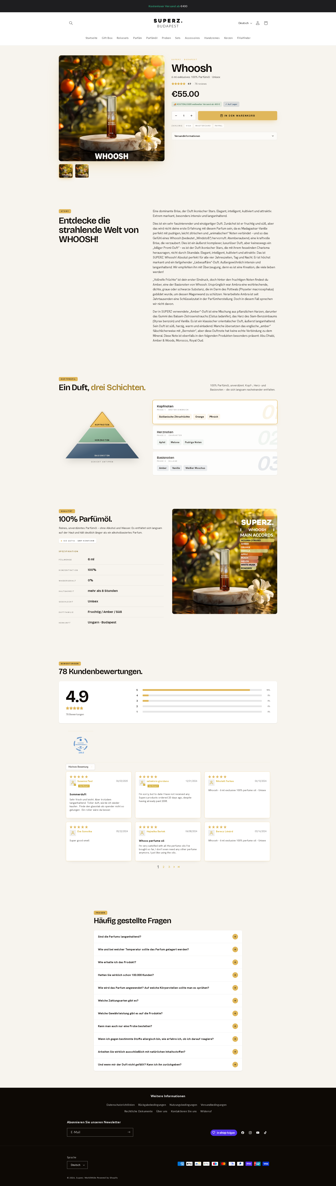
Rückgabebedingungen (152, 1104)
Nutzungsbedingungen (183, 1104)
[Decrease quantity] (176, 115)
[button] (71, 23)
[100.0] (81, 744)
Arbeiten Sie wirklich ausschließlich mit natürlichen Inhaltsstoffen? (141, 1052)
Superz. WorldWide (86, 1178)
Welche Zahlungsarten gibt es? (118, 1000)
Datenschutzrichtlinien (121, 1104)
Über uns (161, 1111)
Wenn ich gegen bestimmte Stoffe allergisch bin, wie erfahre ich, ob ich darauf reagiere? (156, 1039)
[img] (99, 776)
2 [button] (163, 867)
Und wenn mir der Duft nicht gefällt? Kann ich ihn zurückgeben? (139, 1064)
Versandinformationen (187, 136)
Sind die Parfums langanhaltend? (119, 936)
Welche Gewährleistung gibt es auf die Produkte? (130, 1013)
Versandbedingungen (213, 1104)
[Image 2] (82, 171)
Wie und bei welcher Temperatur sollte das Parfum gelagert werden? (143, 949)
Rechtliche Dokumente (138, 1111)
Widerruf (206, 1111)
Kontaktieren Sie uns (184, 1111)
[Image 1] (66, 171)
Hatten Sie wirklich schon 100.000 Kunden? (126, 975)
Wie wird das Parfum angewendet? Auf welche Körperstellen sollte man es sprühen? (153, 988)
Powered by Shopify (107, 1178)
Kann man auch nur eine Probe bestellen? (125, 1026)
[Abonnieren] (129, 1132)
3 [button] (169, 867)
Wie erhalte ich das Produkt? (117, 962)
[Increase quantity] (191, 115)
